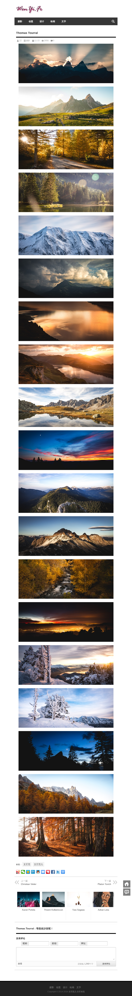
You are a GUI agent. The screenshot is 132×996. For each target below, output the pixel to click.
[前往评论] (126, 892)
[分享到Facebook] (53, 872)
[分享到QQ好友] (38, 872)
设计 (42, 21)
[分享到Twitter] (58, 872)
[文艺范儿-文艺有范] (30, 4)
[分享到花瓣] (48, 872)
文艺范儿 (38, 864)
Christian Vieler (28, 884)
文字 (63, 21)
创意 (31, 21)
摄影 (20, 21)
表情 (20, 963)
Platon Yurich (104, 884)
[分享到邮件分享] (43, 872)
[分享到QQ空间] (28, 872)
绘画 (53, 21)
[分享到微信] (23, 872)
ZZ (20, 40)
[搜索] (113, 21)
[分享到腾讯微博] (33, 872)
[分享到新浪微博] (18, 872)
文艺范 (27, 864)
